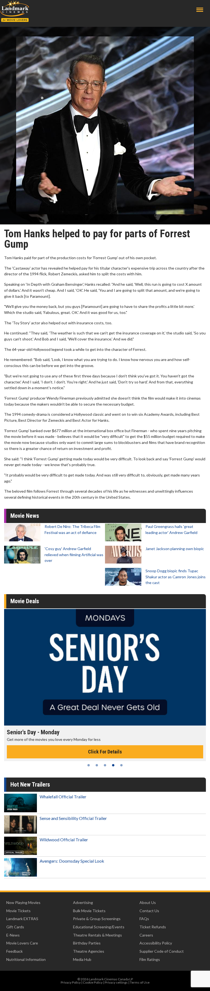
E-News (13, 935)
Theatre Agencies (88, 951)
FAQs (144, 918)
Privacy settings (116, 982)
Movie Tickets (18, 910)
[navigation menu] (199, 9)
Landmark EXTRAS (22, 918)
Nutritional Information (26, 959)
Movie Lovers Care (22, 943)
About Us (147, 902)
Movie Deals (24, 601)
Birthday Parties (87, 943)
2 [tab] (97, 765)
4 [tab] (113, 765)
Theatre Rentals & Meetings (97, 935)
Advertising (83, 902)
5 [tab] (121, 765)
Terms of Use (140, 982)
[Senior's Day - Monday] (105, 667)
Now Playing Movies (23, 902)
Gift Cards (15, 926)
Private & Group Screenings (97, 918)
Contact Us (149, 910)
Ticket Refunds (152, 926)
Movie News (24, 515)
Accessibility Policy (155, 943)
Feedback (14, 951)
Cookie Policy (93, 982)
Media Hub (82, 959)
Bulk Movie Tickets (89, 910)
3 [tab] (105, 765)
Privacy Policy (71, 982)
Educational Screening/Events (98, 926)
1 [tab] (88, 765)
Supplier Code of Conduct (161, 951)
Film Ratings (149, 959)
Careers (146, 935)
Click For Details (105, 752)
